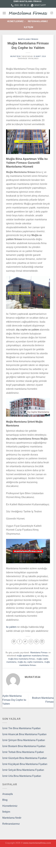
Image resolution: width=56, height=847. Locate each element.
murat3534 (15, 56)
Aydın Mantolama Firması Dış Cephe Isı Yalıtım (14, 700)
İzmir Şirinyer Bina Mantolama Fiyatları (23, 740)
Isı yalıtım (11, 627)
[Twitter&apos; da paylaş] (25, 641)
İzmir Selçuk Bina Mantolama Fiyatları (23, 770)
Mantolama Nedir (11, 817)
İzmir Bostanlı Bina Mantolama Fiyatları (23, 746)
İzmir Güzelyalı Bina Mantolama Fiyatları (24, 758)
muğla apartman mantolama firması (33, 655)
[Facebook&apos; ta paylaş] (19, 641)
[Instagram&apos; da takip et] (51, 13)
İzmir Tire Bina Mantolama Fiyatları (21, 728)
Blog (4, 800)
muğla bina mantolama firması (21, 659)
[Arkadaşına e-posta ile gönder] (30, 641)
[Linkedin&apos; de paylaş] (42, 641)
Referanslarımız (38, 21)
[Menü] (4, 13)
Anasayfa (7, 794)
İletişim (28, 27)
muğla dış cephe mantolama (30, 662)
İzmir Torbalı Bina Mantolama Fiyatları (23, 752)
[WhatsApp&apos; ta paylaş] (13, 641)
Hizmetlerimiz (15, 21)
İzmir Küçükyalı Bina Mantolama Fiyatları (24, 764)
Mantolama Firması (28, 39)
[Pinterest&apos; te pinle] (36, 641)
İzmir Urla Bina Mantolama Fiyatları (21, 776)
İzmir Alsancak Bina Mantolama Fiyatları (24, 734)
